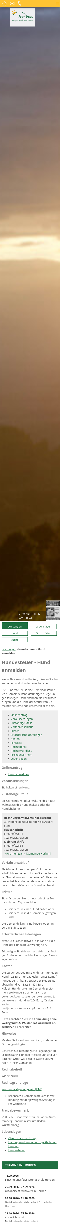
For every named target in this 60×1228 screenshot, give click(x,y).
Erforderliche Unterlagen (26, 735)
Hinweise (16, 743)
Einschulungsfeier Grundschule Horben (30, 1177)
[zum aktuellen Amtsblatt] (53, 611)
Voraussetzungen (22, 719)
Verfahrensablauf (22, 727)
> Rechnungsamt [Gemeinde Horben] (27, 853)
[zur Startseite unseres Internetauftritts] (22, 21)
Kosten (15, 739)
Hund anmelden (18, 774)
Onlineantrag (19, 715)
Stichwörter (43, 633)
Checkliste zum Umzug (22, 1138)
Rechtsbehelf (19, 747)
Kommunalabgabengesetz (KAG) (22, 1089)
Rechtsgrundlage (21, 751)
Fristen (15, 731)
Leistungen (15, 626)
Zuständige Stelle (21, 723)
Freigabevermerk (21, 755)
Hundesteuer (16, 1150)
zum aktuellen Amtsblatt (29, 616)
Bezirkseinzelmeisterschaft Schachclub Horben (29, 1202)
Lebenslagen (44, 626)
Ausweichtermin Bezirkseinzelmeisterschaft (21, 1217)
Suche (14, 640)
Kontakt (15, 633)
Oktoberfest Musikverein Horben (25, 1189)
